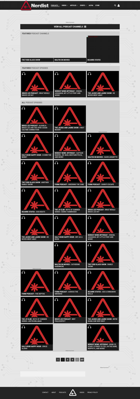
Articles (73, 5)
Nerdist (34, 6)
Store (97, 5)
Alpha (91, 5)
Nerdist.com (72, 392)
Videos (64, 5)
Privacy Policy (92, 392)
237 (82, 360)
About (54, 392)
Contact (45, 392)
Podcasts (54, 5)
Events (82, 5)
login (119, 5)
